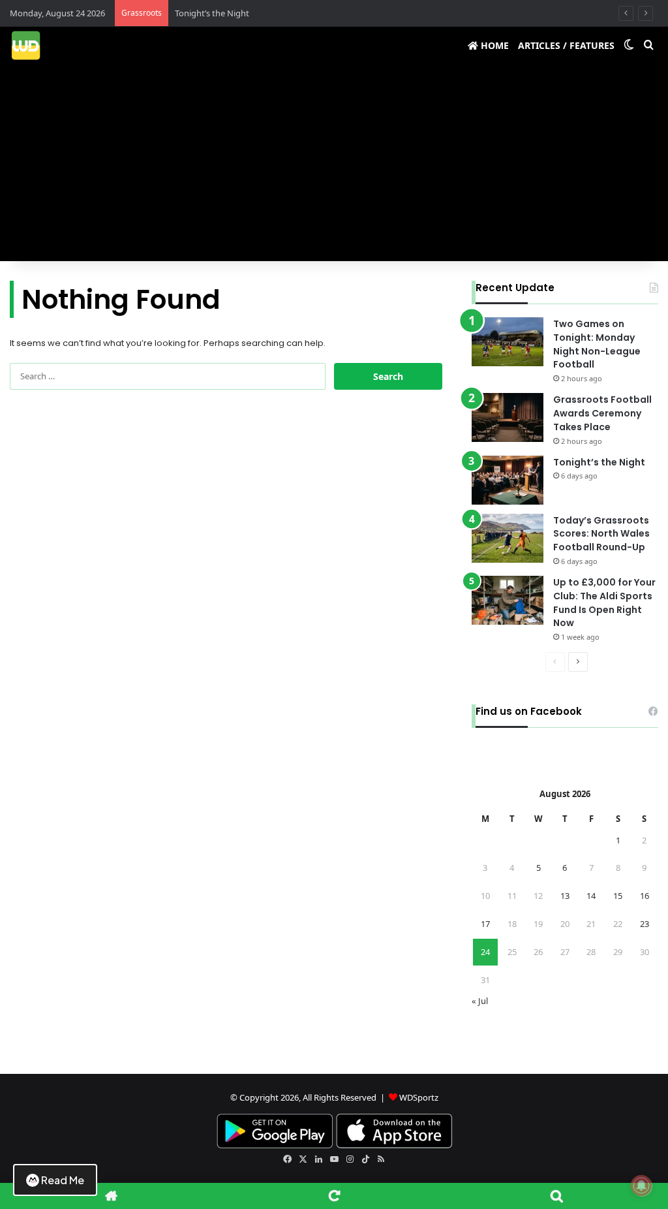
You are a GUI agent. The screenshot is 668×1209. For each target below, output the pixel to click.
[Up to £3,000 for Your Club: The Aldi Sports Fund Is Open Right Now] (507, 600)
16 (644, 896)
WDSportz (418, 1097)
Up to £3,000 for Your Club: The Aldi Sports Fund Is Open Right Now (604, 602)
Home (493, 45)
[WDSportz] (26, 45)
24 (485, 952)
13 (564, 896)
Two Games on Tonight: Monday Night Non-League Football (597, 344)
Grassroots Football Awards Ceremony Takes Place (602, 413)
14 (591, 896)
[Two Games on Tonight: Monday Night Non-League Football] (507, 341)
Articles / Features (566, 45)
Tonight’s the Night (212, 13)
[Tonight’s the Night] (507, 480)
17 (485, 924)
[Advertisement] (334, 163)
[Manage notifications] (641, 1185)
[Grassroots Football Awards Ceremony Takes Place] (507, 417)
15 (617, 896)
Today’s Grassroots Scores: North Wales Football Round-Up (601, 534)
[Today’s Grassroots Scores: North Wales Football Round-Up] (507, 538)
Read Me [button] (62, 1180)
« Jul (480, 1001)
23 (644, 924)
